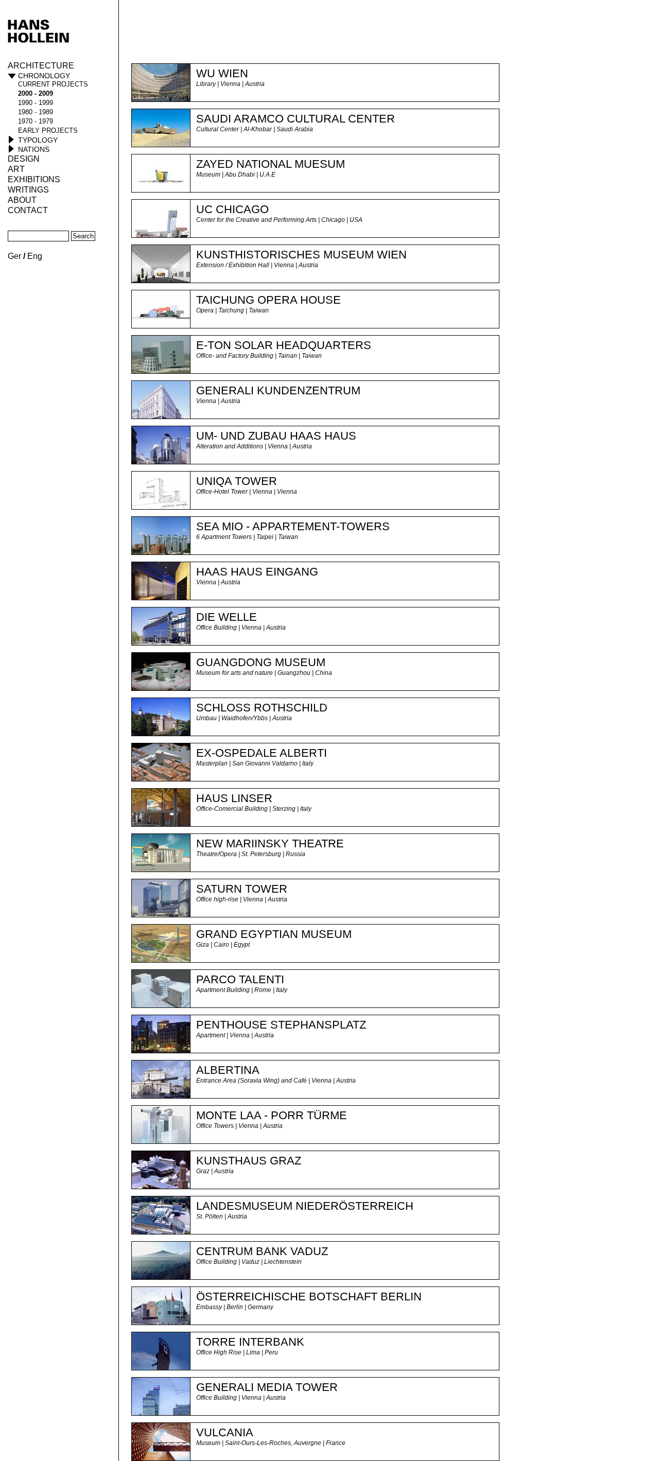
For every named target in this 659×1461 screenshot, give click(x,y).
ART (16, 169)
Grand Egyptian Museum (274, 934)
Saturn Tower (241, 888)
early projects (48, 130)
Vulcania (224, 1432)
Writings (28, 189)
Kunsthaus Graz (248, 1160)
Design (24, 158)
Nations (33, 149)
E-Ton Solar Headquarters (283, 345)
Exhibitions (34, 179)
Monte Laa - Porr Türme (271, 1115)
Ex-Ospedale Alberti (261, 752)
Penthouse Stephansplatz (281, 1024)
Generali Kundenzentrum (278, 390)
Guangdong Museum (260, 662)
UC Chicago (232, 209)
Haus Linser (234, 798)
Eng (34, 256)
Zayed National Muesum (270, 164)
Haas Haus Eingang (257, 571)
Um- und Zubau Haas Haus (276, 435)
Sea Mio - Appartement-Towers (293, 526)
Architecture (41, 65)
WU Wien (222, 73)
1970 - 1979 (35, 121)
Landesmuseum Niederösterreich (304, 1205)
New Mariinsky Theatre (270, 843)
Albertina (227, 1070)
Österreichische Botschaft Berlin (309, 1296)
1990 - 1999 (35, 103)
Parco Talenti (240, 979)
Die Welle (226, 617)
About (22, 200)
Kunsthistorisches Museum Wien (301, 254)
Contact (28, 210)
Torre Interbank (250, 1341)
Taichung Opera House (268, 299)
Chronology (44, 76)
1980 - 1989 (35, 112)
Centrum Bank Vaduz (262, 1251)
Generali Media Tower (267, 1387)
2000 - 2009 (35, 93)
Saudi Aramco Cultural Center (295, 118)
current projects (53, 84)
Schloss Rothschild (261, 707)
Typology (38, 140)
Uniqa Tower (236, 481)
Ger (14, 256)
